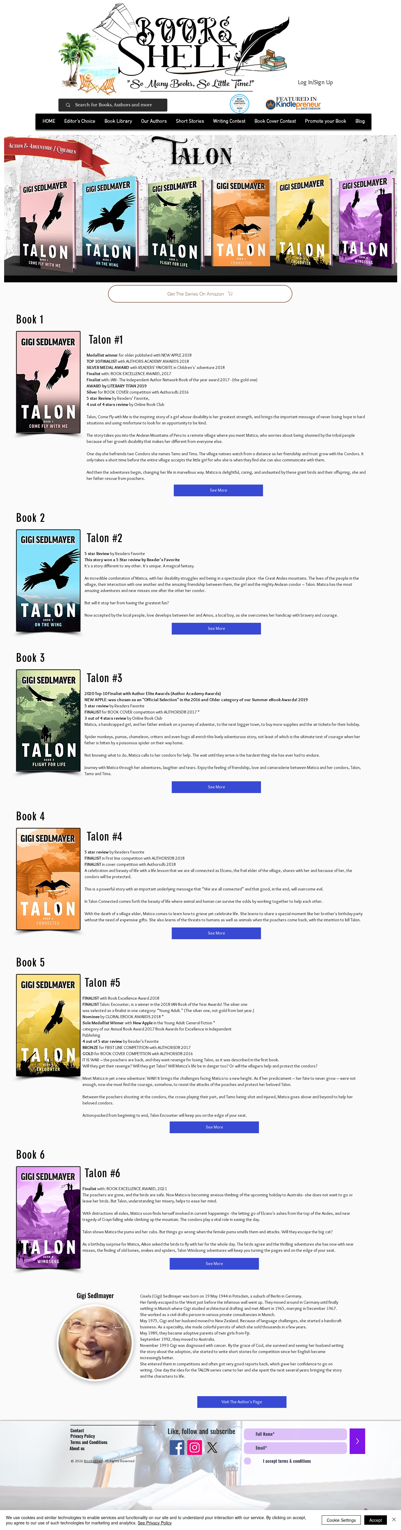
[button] (118, 121)
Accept (375, 1520)
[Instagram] (194, 1447)
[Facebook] (177, 1447)
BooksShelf (93, 1460)
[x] (212, 1447)
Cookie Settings (341, 1520)
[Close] (393, 1520)
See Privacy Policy (155, 1523)
